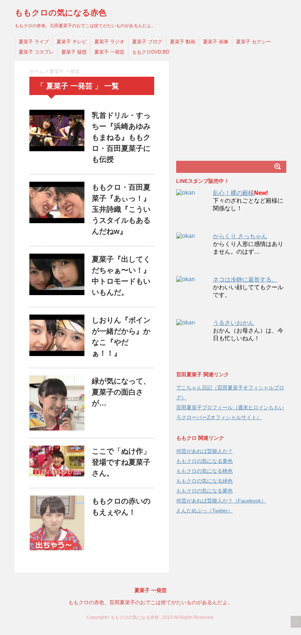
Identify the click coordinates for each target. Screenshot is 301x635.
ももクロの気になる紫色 (204, 491)
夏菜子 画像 (215, 41)
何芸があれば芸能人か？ (204, 451)
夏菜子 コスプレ (36, 52)
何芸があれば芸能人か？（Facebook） (221, 501)
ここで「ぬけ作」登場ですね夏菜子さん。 (121, 462)
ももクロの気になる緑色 (204, 481)
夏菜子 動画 (182, 41)
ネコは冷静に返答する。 (245, 279)
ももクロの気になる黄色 (204, 461)
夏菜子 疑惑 (74, 52)
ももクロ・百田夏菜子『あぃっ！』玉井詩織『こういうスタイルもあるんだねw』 (121, 209)
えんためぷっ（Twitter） (204, 511)
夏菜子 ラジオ (109, 41)
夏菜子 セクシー (253, 41)
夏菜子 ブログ (147, 41)
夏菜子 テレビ (72, 41)
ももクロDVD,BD (150, 52)
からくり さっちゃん (240, 236)
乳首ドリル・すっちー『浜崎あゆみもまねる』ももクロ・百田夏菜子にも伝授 (121, 137)
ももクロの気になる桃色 (204, 471)
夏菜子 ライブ (34, 41)
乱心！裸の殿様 (233, 193)
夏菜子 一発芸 (109, 52)
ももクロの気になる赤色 (60, 12)
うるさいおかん (233, 323)
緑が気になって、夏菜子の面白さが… (121, 392)
